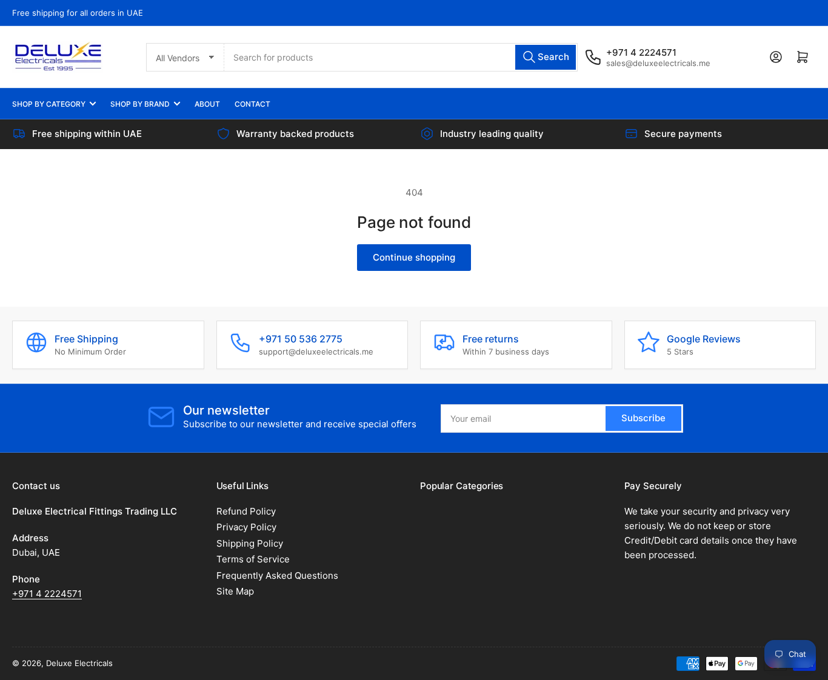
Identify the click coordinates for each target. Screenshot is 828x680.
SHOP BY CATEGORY (48, 103)
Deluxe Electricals (79, 663)
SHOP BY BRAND (140, 103)
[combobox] (401, 57)
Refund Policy (246, 511)
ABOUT (207, 103)
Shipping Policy (249, 543)
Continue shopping (414, 257)
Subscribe (643, 418)
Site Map (235, 591)
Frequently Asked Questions (277, 575)
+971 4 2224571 (47, 593)
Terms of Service (253, 559)
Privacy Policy (246, 527)
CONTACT (252, 103)
